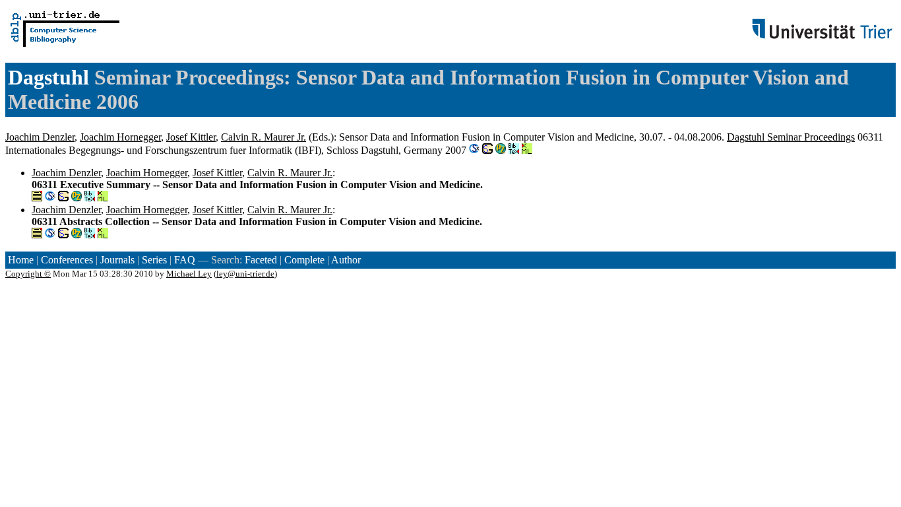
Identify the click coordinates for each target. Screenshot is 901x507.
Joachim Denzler (40, 137)
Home (21, 259)
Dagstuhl (48, 77)
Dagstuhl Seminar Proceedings (791, 137)
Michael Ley (189, 274)
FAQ (184, 259)
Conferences (67, 259)
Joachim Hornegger (120, 137)
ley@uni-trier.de (245, 274)
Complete (304, 259)
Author (346, 259)
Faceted (261, 259)
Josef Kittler (191, 137)
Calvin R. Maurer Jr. (263, 137)
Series (154, 259)
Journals (117, 259)
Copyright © (28, 274)
